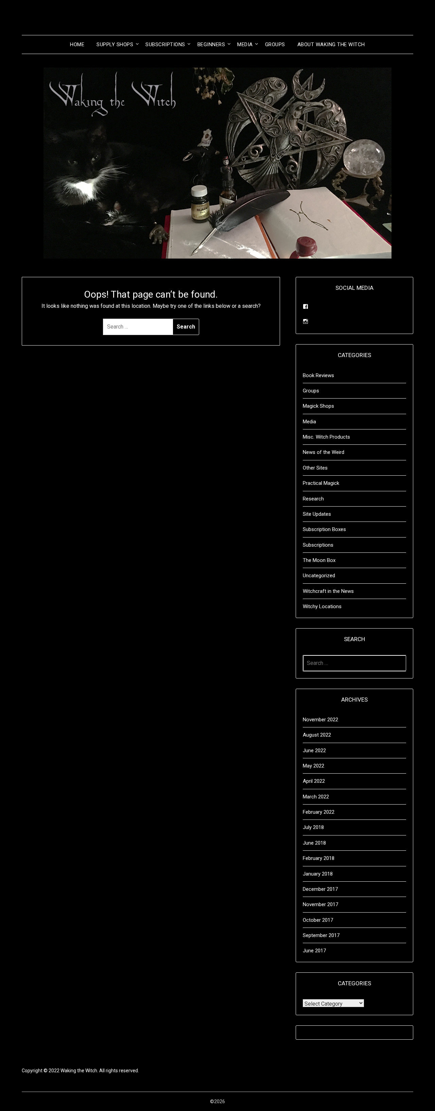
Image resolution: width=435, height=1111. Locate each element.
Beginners (211, 44)
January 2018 (318, 874)
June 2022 (314, 750)
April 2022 (314, 781)
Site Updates (317, 514)
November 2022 (320, 720)
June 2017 (314, 951)
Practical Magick (321, 483)
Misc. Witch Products (326, 437)
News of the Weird (323, 452)
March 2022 (316, 797)
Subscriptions (165, 44)
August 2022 (317, 735)
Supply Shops (115, 44)
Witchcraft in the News (328, 591)
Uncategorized (319, 575)
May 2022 (313, 766)
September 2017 (321, 935)
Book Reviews (318, 375)
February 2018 (318, 858)
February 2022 (318, 812)
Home (77, 44)
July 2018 (313, 827)
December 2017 (320, 889)
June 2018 (314, 843)
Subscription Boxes (324, 529)
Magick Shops (318, 406)
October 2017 (318, 920)
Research (313, 499)
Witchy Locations (322, 606)
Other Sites (315, 468)
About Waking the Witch (331, 44)
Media (245, 44)
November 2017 (320, 904)
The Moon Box (319, 560)
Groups (275, 44)
